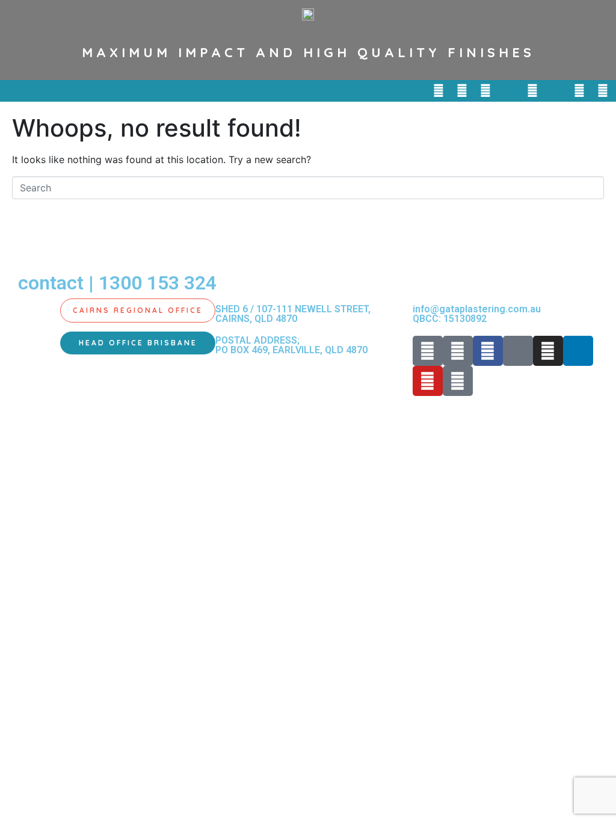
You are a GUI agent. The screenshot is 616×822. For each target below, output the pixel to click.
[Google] (603, 91)
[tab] (137, 310)
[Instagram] (532, 91)
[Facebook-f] (485, 91)
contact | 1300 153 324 (117, 282)
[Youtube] (579, 91)
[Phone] (438, 91)
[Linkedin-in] (556, 91)
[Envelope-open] (462, 91)
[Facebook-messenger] (509, 91)
